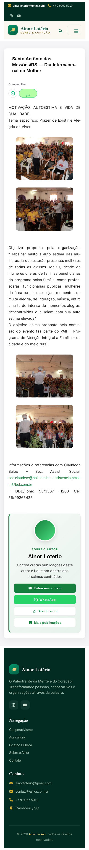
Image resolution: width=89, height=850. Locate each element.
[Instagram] (11, 15)
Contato (15, 760)
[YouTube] (19, 15)
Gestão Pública (20, 745)
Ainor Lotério (37, 834)
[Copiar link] (28, 93)
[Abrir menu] (74, 30)
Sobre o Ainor (19, 753)
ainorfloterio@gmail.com (34, 783)
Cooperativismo (21, 730)
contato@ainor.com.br (32, 791)
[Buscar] (58, 30)
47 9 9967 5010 (63, 5)
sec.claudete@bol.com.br (29, 478)
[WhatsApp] (12, 93)
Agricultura (17, 737)
